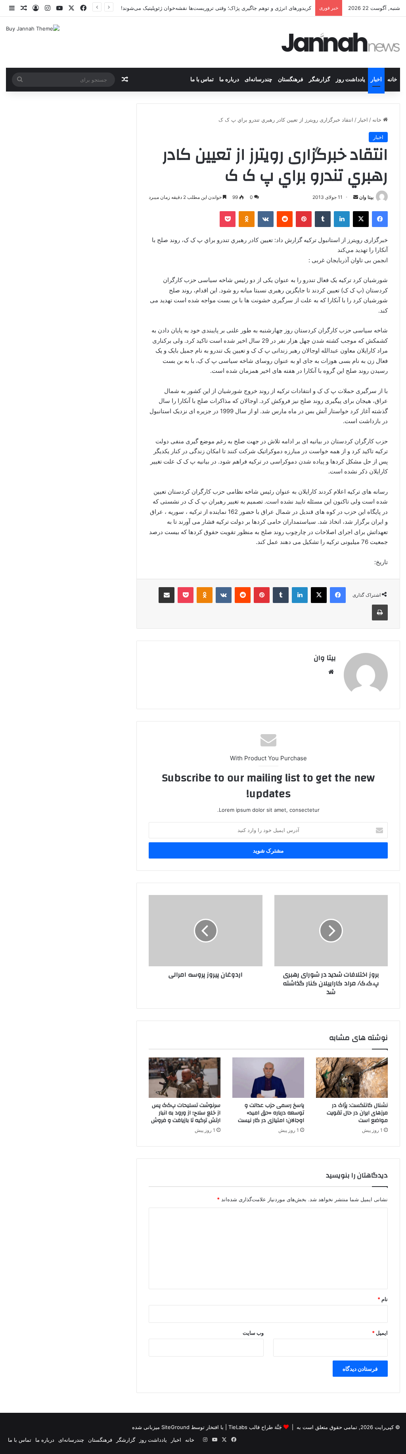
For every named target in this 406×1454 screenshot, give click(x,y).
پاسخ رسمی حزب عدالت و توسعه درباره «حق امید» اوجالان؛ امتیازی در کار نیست (271, 1113)
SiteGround (175, 1427)
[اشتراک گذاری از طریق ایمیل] (166, 595)
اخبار (376, 79)
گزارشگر (319, 79)
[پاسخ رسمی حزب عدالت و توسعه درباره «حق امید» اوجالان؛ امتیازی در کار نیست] (268, 1077)
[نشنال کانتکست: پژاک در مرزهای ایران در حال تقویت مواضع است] (352, 1077)
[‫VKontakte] (266, 219)
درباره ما (229, 79)
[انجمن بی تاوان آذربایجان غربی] (341, 42)
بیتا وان (366, 197)
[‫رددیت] (285, 219)
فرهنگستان (290, 79)
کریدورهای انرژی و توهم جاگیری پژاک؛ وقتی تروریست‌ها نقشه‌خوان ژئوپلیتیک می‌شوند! (216, 8)
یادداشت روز (350, 79)
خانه (392, 79)
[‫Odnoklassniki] (247, 219)
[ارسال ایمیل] (355, 197)
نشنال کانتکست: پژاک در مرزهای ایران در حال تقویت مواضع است (357, 1113)
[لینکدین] (342, 219)
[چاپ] (380, 612)
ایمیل (380, 1333)
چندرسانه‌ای (258, 79)
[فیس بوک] (380, 219)
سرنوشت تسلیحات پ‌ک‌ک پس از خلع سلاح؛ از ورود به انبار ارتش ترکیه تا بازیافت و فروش (185, 1113)
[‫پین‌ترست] (304, 219)
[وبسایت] (331, 672)
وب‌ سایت (253, 1333)
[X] (361, 219)
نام (382, 1299)
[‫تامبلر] (323, 219)
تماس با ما (202, 79)
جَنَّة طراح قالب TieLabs (255, 1427)
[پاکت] (228, 219)
